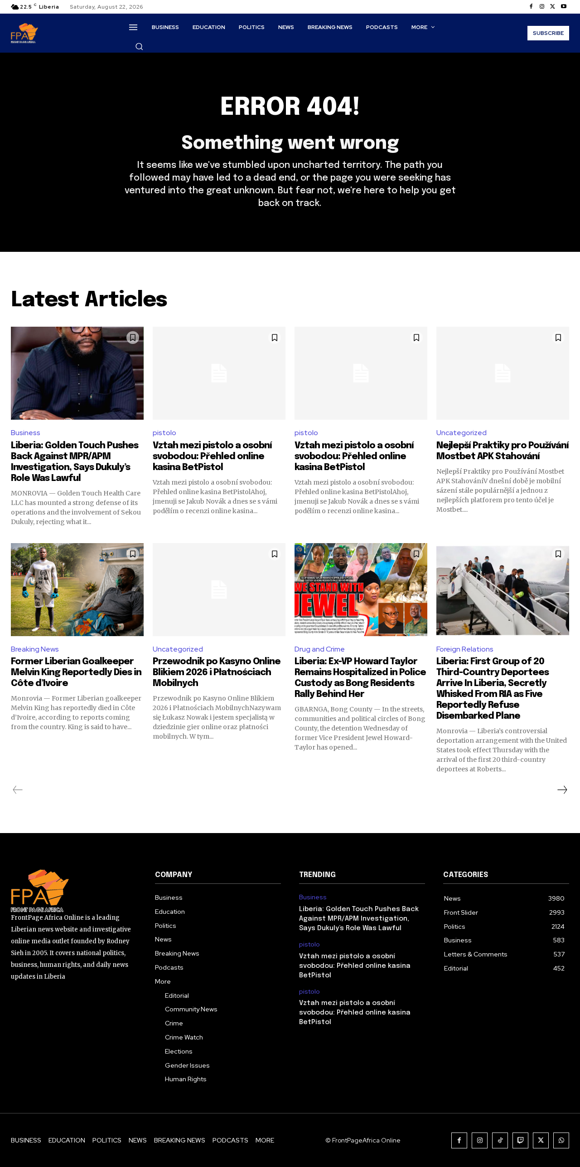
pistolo (164, 432)
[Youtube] (563, 6)
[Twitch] (520, 1140)
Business (25, 432)
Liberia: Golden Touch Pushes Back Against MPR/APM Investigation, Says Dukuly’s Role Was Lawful (359, 919)
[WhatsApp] (561, 1140)
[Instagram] (541, 6)
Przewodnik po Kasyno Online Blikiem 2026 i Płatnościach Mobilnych (216, 672)
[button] (139, 46)
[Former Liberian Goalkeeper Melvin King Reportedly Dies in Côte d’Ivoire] (77, 589)
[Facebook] (531, 6)
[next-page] (562, 790)
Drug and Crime (320, 649)
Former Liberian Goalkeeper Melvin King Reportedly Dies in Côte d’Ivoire (76, 672)
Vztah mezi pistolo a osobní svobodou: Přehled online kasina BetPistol (212, 456)
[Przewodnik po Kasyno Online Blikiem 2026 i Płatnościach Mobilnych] (219, 589)
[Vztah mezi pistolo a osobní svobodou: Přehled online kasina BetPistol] (219, 373)
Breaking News (35, 649)
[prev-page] (18, 790)
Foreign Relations (464, 649)
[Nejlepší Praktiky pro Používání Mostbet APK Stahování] (502, 373)
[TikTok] (500, 1140)
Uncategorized (461, 432)
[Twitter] (552, 6)
